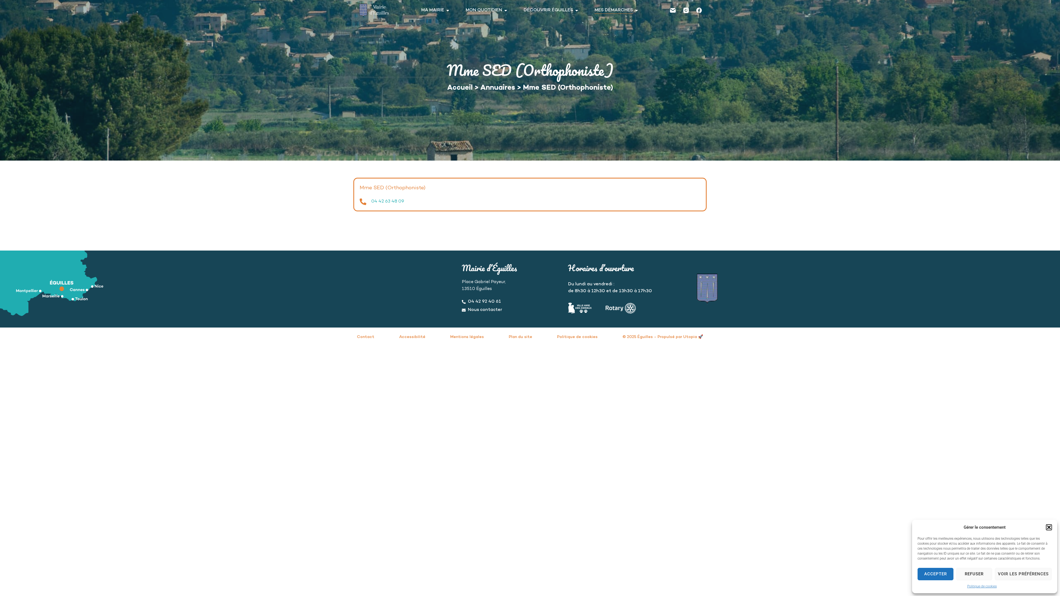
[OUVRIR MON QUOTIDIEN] (506, 10)
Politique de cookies (982, 586)
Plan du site (520, 337)
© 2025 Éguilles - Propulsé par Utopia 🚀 (662, 337)
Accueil (460, 88)
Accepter (935, 573)
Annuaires (497, 88)
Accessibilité (412, 337)
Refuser (974, 573)
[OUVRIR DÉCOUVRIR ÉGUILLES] (576, 10)
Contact (365, 337)
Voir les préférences (1023, 573)
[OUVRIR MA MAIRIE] (448, 10)
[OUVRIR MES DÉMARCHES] (636, 10)
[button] (1049, 527)
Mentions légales (467, 337)
